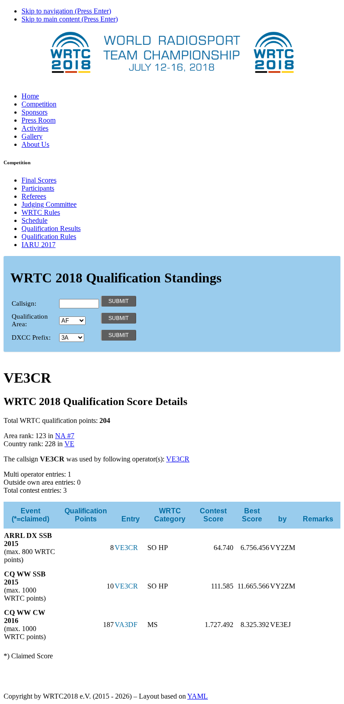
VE (69, 444)
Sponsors (34, 112)
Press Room (39, 120)
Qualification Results (51, 228)
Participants (38, 188)
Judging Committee (49, 204)
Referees (34, 196)
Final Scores (39, 180)
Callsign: (24, 303)
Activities (35, 128)
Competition (39, 104)
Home (30, 96)
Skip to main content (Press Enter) (70, 19)
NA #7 (64, 435)
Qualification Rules (49, 236)
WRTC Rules (41, 212)
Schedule (34, 220)
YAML (197, 696)
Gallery (32, 136)
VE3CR (177, 459)
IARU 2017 (39, 244)
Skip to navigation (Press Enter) (66, 11)
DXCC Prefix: (31, 337)
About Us (35, 144)
